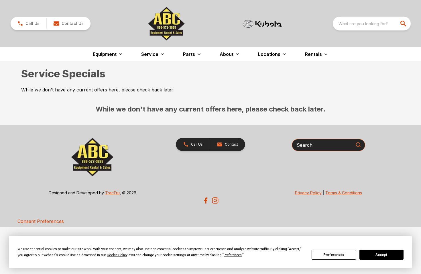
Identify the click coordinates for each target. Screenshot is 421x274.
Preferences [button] (233, 255)
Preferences (333, 255)
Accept (381, 255)
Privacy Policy (308, 192)
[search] (404, 23)
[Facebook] (205, 200)
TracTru (112, 192)
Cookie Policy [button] (117, 255)
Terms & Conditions (343, 192)
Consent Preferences (40, 221)
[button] (28, 23)
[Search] (358, 145)
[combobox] (372, 23)
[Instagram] (215, 200)
